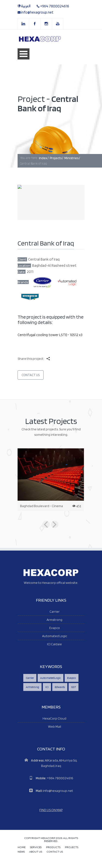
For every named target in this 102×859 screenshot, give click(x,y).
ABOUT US (35, 851)
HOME (22, 847)
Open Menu (23, 53)
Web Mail (54, 726)
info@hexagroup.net (37, 12)
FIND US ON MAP (51, 810)
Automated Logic (54, 636)
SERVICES (36, 847)
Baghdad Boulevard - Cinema (41, 506)
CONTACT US (55, 851)
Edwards (60, 687)
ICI (47, 687)
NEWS (21, 851)
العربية (25, 6)
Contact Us (31, 375)
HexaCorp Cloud (54, 718)
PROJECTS (71, 847)
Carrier (55, 611)
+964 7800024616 (54, 6)
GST (73, 687)
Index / (44, 158)
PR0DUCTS (53, 847)
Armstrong (54, 620)
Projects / (56, 158)
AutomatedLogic (50, 678)
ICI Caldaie (54, 644)
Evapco (54, 628)
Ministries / (72, 158)
